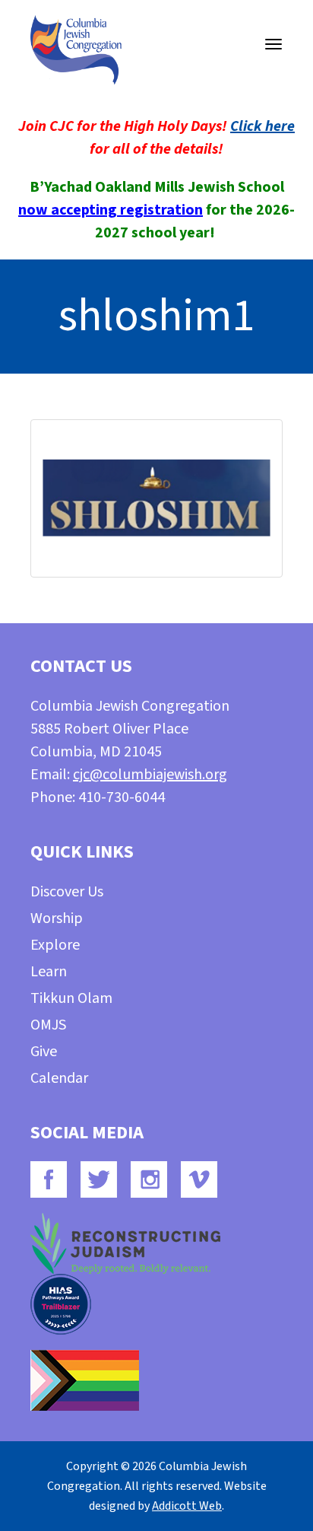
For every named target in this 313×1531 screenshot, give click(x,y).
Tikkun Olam (71, 998)
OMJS (48, 1025)
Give (43, 1051)
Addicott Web (187, 1506)
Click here (262, 126)
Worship (56, 918)
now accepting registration (110, 210)
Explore (55, 945)
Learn (48, 971)
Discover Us (66, 891)
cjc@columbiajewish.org (150, 774)
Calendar (59, 1078)
